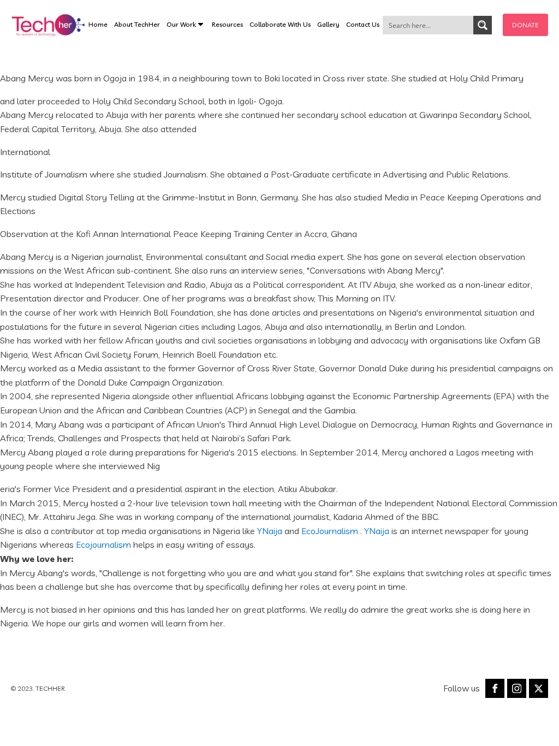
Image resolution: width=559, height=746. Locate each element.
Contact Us (362, 24)
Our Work (181, 24)
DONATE (525, 25)
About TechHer (137, 24)
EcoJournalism (329, 530)
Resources (227, 24)
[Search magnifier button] (482, 25)
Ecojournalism (103, 544)
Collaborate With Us (280, 24)
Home (98, 24)
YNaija (269, 530)
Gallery (328, 24)
